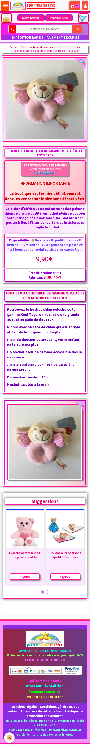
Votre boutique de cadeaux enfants (42, 47)
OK (77, 29)
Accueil (14, 47)
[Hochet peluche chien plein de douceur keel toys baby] (45, 442)
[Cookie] (9, 737)
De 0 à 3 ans (74, 47)
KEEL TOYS (53, 277)
